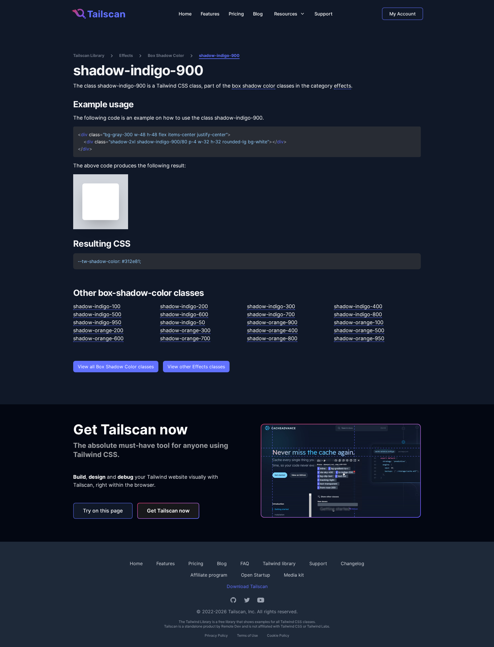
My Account (402, 14)
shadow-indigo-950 (97, 322)
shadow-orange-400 (272, 330)
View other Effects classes (196, 366)
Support (323, 14)
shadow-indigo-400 (358, 306)
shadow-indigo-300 (271, 306)
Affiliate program (208, 575)
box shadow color (253, 86)
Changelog (352, 563)
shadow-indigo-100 (96, 306)
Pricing (236, 14)
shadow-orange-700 (185, 338)
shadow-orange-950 (359, 338)
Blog (258, 14)
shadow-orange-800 (272, 338)
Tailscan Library (88, 55)
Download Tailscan (247, 586)
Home (185, 14)
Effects (126, 55)
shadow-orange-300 (185, 330)
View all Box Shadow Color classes (116, 366)
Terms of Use (247, 635)
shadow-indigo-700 (271, 314)
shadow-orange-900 (272, 322)
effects (342, 86)
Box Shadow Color (166, 55)
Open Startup (255, 575)
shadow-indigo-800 (358, 314)
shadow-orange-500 (359, 330)
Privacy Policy (216, 635)
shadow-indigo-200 (184, 306)
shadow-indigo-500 (97, 314)
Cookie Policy (278, 635)
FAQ (244, 563)
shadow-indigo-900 (219, 55)
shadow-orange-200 (98, 330)
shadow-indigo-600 (184, 314)
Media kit (294, 575)
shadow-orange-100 (358, 322)
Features (210, 14)
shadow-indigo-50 (182, 322)
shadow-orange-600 (98, 338)
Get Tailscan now (168, 511)
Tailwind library (279, 563)
